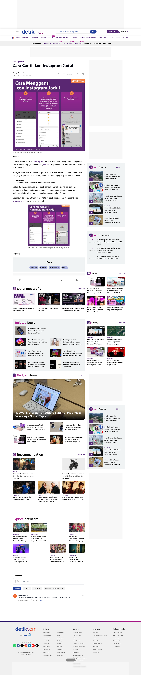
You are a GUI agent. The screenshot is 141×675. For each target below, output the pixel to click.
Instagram (39, 161)
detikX (59, 643)
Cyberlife (25, 38)
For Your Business (78, 661)
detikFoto (60, 649)
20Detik (59, 646)
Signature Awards (78, 643)
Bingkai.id (76, 652)
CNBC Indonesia (118, 635)
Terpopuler (36, 43)
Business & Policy (62, 38)
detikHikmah (61, 652)
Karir (94, 638)
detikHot (46, 643)
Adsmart (75, 638)
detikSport (46, 646)
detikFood (60, 635)
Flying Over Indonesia (80, 658)
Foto (111, 38)
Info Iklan (95, 646)
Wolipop (59, 641)
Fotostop (97, 43)
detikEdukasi (47, 635)
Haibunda (116, 638)
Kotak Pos (96, 641)
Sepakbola (46, 649)
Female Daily (117, 643)
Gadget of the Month (52, 42)
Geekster (78, 42)
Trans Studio (77, 649)
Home (17, 38)
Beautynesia (117, 641)
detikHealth (60, 638)
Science (74, 38)
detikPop (60, 655)
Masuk (123, 32)
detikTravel (60, 632)
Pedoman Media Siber (100, 635)
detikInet (46, 641)
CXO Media (116, 646)
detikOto (46, 652)
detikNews (46, 632)
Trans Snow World (79, 646)
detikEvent (76, 641)
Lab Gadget (68, 42)
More (80, 288)
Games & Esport (47, 37)
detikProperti (47, 655)
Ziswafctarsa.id (78, 655)
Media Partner (97, 643)
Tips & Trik (103, 38)
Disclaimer (96, 652)
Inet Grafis (107, 43)
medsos (46, 164)
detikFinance (47, 638)
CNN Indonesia (117, 632)
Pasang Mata (77, 635)
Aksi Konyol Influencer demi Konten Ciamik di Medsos (35, 183)
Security (87, 43)
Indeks (125, 38)
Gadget (35, 38)
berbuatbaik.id (77, 632)
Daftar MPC (113, 32)
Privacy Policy (97, 649)
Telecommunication (88, 38)
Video (118, 38)
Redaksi (95, 632)
